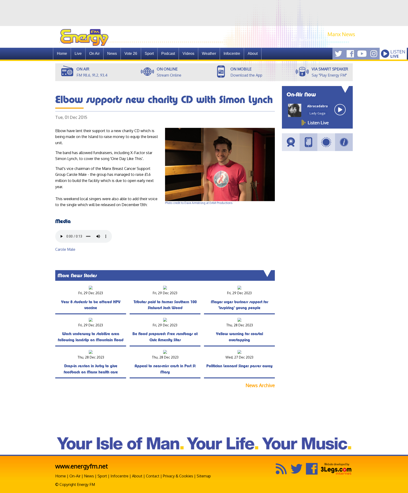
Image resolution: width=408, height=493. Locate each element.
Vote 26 (130, 54)
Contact (152, 476)
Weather (209, 54)
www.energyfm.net (81, 466)
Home (62, 54)
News (112, 54)
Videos (188, 54)
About (137, 476)
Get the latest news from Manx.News (323, 39)
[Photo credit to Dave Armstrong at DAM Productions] (220, 200)
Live (78, 54)
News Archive (260, 385)
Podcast (168, 54)
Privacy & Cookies (178, 476)
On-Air (75, 476)
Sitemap (204, 476)
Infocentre (119, 476)
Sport (149, 54)
